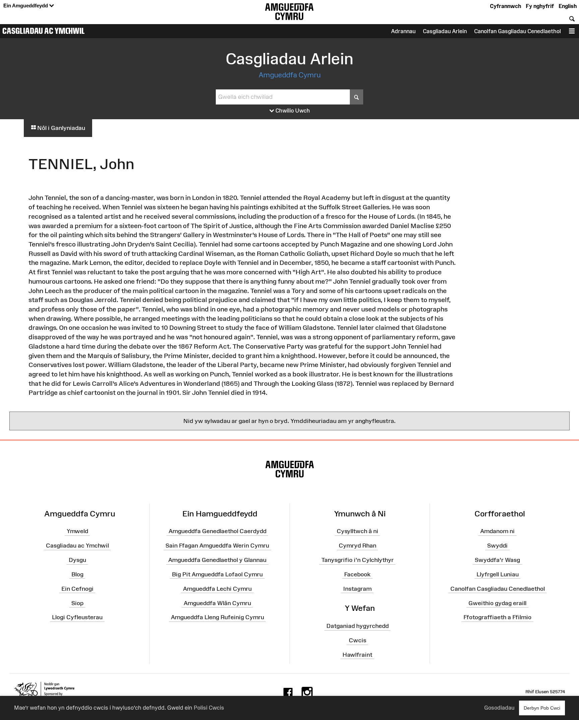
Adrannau (403, 31)
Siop (77, 602)
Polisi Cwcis (209, 708)
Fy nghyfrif (540, 6)
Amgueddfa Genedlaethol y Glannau (217, 560)
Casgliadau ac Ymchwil (43, 31)
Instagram (357, 588)
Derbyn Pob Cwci (542, 708)
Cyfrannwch (505, 6)
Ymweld (77, 531)
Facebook (357, 574)
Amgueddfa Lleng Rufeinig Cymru (217, 617)
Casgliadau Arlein (445, 31)
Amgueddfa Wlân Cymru (217, 602)
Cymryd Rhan (357, 545)
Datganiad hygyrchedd (357, 626)
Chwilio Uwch (292, 110)
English (568, 6)
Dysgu (77, 560)
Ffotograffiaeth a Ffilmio (497, 617)
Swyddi (497, 545)
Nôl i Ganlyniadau (60, 128)
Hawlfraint (357, 654)
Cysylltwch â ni (357, 531)
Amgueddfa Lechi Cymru (217, 588)
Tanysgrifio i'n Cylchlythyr (357, 560)
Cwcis (357, 640)
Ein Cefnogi (77, 588)
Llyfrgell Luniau (497, 574)
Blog (77, 574)
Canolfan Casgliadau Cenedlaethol (497, 588)
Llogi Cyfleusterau (77, 617)
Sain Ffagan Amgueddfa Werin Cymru (217, 545)
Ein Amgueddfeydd (26, 5)
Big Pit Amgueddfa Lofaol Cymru (217, 574)
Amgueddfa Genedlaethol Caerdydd (217, 531)
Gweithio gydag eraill (497, 602)
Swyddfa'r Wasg (497, 560)
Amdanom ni (497, 531)
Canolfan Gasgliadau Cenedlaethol (517, 31)
